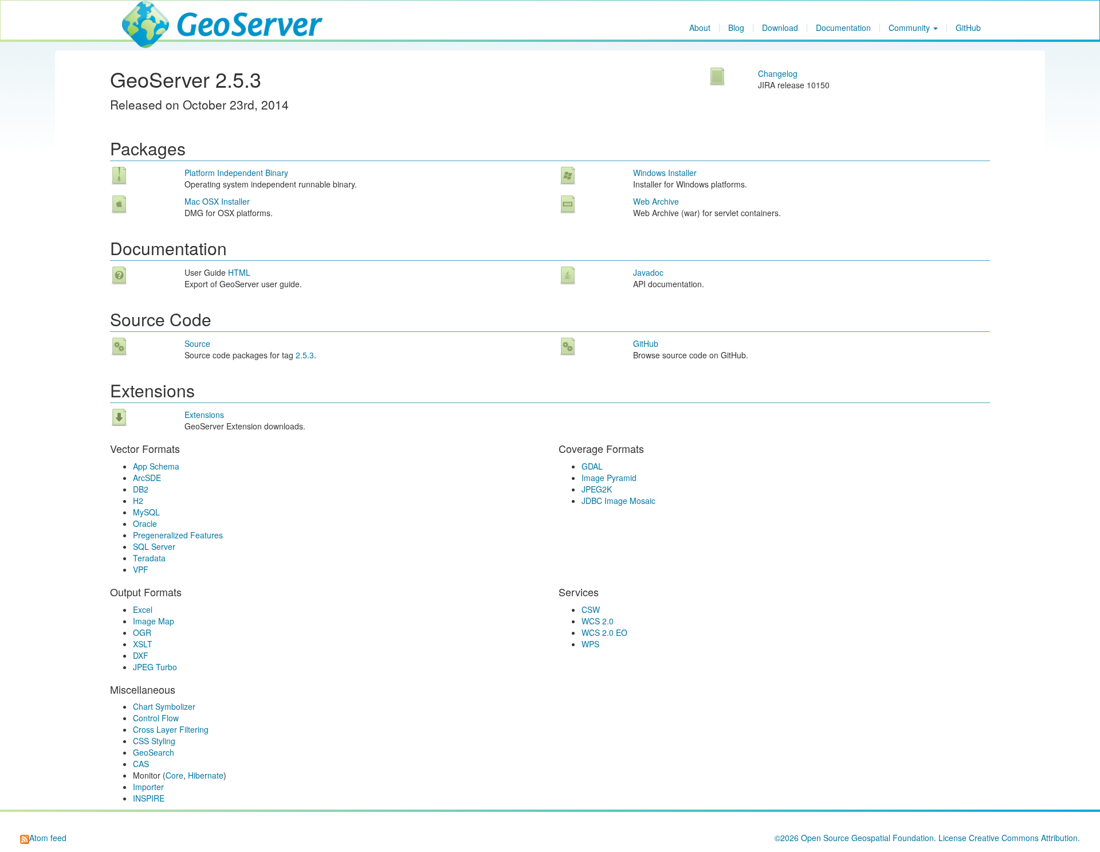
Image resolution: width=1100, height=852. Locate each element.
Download (780, 28)
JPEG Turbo (155, 667)
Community (910, 28)
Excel (142, 609)
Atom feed (47, 837)
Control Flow (156, 718)
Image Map (153, 621)
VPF (140, 569)
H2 (138, 500)
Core (174, 775)
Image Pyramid (609, 477)
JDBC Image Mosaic (618, 500)
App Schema (156, 466)
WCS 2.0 (598, 621)
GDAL (592, 466)
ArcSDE (147, 477)
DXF (140, 655)
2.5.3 (305, 355)
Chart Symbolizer (164, 706)
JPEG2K (597, 489)
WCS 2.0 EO (604, 632)
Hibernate (205, 775)
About (699, 28)
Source (197, 343)
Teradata (149, 558)
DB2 (140, 489)
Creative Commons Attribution (1023, 837)
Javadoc (648, 272)
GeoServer (156, 14)
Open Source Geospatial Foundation (867, 837)
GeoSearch (153, 752)
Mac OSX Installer (217, 201)
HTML (239, 272)
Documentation (843, 28)
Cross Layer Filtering (171, 729)
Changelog (778, 73)
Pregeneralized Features (178, 535)
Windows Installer (665, 172)
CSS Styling (154, 741)
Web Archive (656, 201)
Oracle (145, 523)
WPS (590, 644)
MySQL (146, 512)
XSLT (142, 644)
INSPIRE (148, 798)
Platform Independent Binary (236, 172)
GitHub (968, 28)
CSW (591, 609)
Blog (736, 28)
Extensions (204, 414)
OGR (142, 632)
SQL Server (154, 546)
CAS (141, 763)
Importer (148, 786)
